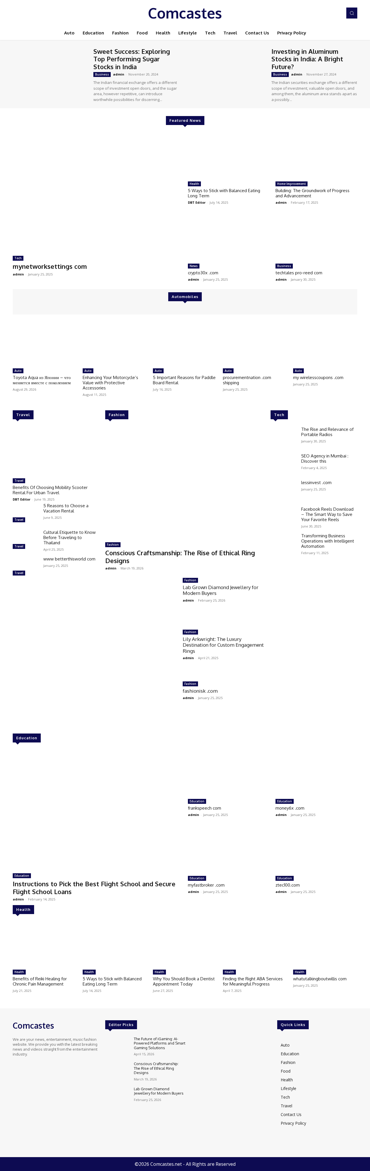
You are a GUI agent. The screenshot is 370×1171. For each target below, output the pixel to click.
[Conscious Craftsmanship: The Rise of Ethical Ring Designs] (185, 482)
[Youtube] (336, 13)
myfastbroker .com (206, 885)
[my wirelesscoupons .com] (325, 342)
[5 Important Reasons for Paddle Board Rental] (185, 342)
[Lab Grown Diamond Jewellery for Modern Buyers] (141, 599)
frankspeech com (204, 808)
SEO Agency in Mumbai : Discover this (324, 458)
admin (118, 74)
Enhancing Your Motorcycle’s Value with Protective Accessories (110, 383)
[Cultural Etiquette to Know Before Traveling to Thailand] (26, 540)
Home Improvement (291, 184)
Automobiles (185, 296)
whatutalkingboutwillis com (320, 978)
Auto (18, 371)
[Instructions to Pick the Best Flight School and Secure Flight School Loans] (97, 809)
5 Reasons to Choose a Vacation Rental (65, 508)
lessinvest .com (316, 482)
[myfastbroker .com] (229, 850)
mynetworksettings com (50, 266)
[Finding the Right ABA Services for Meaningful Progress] (255, 944)
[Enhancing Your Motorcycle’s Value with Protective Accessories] (115, 342)
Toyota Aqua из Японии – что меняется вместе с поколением (42, 380)
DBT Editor (197, 202)
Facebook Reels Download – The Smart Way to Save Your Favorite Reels (327, 514)
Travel (23, 414)
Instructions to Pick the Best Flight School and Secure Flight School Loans (94, 887)
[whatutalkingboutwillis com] (325, 944)
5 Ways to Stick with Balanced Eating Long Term (224, 193)
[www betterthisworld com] (26, 566)
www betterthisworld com (69, 559)
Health (194, 184)
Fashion (117, 414)
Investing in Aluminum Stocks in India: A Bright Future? (307, 59)
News (194, 266)
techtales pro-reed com (298, 272)
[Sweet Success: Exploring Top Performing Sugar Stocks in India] (50, 73)
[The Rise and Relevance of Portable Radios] (284, 437)
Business (102, 74)
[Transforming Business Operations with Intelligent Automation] (284, 543)
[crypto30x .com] (229, 238)
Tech (18, 258)
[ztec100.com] (316, 850)
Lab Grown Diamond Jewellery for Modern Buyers (220, 590)
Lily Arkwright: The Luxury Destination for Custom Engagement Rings (223, 645)
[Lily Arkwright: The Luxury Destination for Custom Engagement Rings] (141, 651)
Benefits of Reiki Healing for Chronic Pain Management (40, 981)
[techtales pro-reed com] (316, 238)
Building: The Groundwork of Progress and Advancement (312, 193)
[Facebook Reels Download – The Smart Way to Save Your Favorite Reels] (284, 517)
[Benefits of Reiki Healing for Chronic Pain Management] (45, 944)
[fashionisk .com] (141, 703)
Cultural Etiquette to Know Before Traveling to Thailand (69, 537)
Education (26, 738)
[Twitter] (328, 13)
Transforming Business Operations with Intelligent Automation (327, 541)
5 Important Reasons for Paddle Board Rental (184, 380)
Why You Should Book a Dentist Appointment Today (184, 981)
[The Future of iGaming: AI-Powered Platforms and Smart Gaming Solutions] (117, 1046)
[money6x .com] (316, 773)
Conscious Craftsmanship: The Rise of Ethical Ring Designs (180, 556)
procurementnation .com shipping (247, 380)
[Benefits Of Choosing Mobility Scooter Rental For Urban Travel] (56, 451)
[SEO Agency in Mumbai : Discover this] (284, 463)
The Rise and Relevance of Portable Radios (327, 432)
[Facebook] (312, 13)
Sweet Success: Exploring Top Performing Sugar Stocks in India (131, 59)
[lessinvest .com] (284, 490)
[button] (351, 13)
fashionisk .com (200, 691)
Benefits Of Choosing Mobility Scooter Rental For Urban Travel (50, 490)
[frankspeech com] (229, 773)
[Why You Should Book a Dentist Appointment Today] (185, 944)
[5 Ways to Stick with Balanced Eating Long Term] (229, 155)
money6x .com (289, 808)
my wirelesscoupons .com (318, 377)
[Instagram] (320, 13)
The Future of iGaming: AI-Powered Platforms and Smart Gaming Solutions (159, 1043)
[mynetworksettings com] (97, 192)
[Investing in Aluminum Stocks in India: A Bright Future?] (228, 73)
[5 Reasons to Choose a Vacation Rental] (26, 513)
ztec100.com (287, 885)
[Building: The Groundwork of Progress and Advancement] (316, 155)
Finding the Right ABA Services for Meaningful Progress (253, 981)
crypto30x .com (203, 272)
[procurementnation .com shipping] (255, 342)
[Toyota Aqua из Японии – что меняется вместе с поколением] (45, 342)
